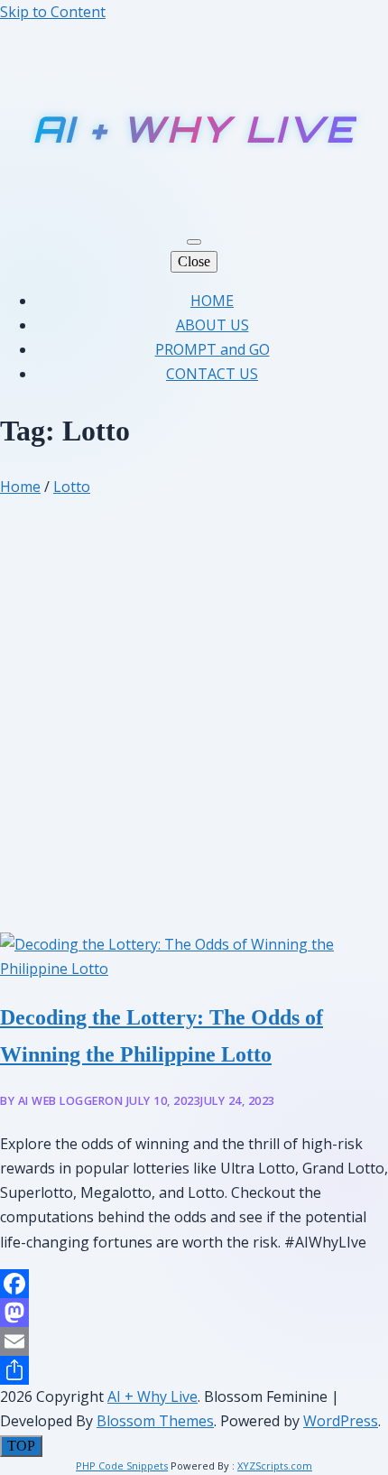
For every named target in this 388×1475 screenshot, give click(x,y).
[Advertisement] (194, 729)
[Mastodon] (194, 1312)
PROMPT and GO (212, 349)
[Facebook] (194, 1283)
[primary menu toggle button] (194, 242)
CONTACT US (212, 374)
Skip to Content (53, 12)
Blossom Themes (155, 1421)
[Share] (194, 1370)
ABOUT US (212, 325)
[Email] (194, 1341)
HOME (212, 301)
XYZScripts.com (274, 1465)
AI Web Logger (62, 1101)
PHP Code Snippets (122, 1465)
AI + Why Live (194, 129)
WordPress (340, 1421)
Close (194, 261)
